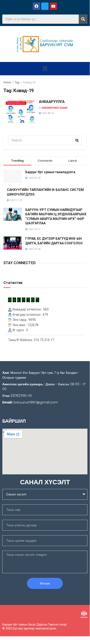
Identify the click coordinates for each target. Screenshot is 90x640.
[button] (45, 68)
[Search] (83, 19)
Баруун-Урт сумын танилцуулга (50, 172)
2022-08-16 (47, 113)
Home (7, 82)
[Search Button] (77, 140)
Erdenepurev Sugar (54, 108)
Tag (17, 82)
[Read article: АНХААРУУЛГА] (20, 111)
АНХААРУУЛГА (51, 101)
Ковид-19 (29, 82)
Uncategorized (16, 103)
